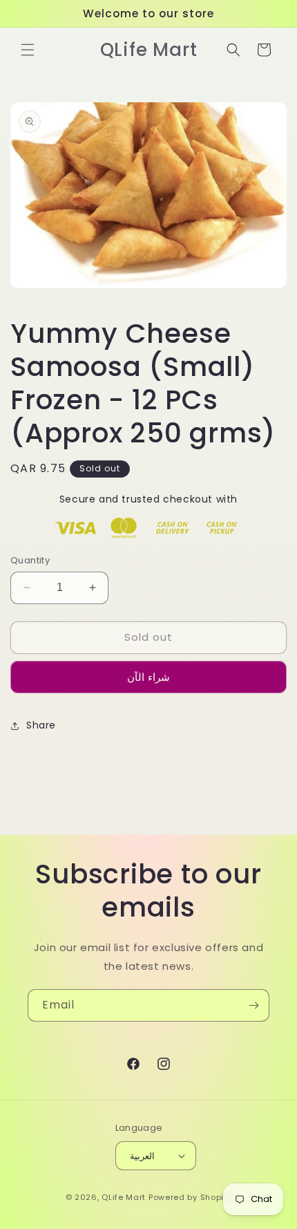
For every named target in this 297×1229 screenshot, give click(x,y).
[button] (27, 50)
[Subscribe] (253, 1005)
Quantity (30, 560)
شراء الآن (148, 677)
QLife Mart (124, 1197)
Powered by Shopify (190, 1197)
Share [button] (41, 725)
